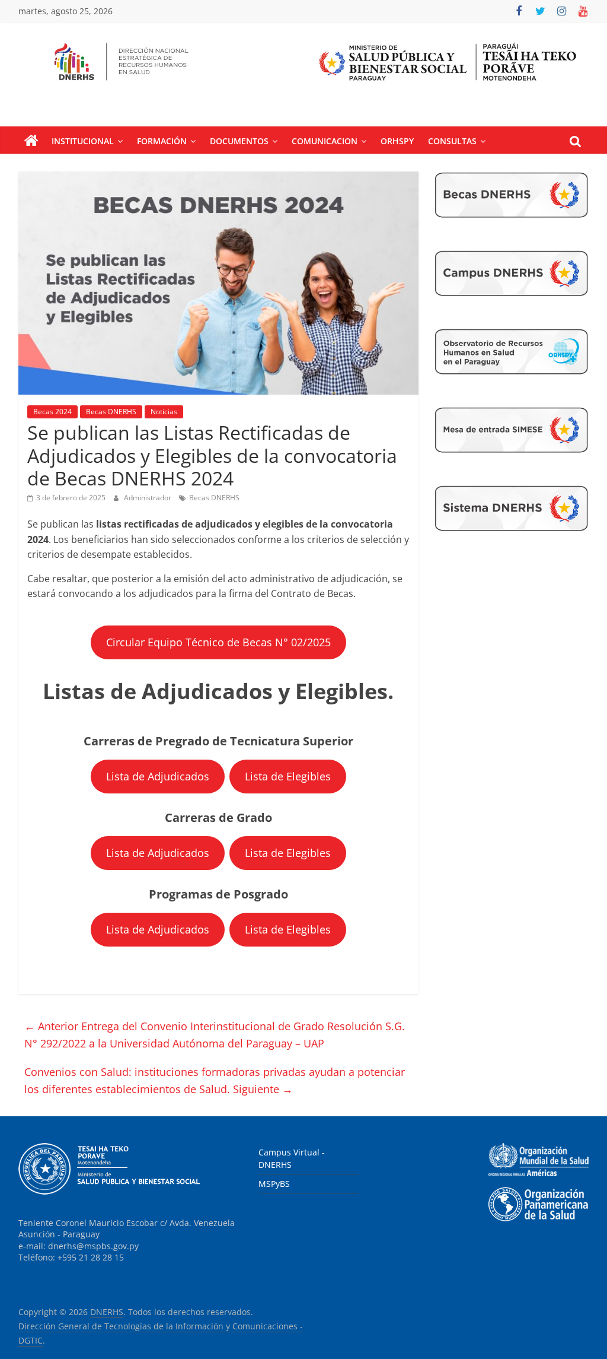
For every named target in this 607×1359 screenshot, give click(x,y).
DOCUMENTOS (239, 141)
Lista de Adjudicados (157, 776)
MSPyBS (274, 1183)
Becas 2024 (52, 412)
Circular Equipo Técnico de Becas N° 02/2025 (218, 642)
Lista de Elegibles (288, 776)
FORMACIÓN (162, 141)
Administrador (148, 498)
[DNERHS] (31, 141)
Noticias (164, 412)
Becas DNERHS (111, 412)
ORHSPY (397, 141)
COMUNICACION (324, 141)
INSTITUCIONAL (83, 141)
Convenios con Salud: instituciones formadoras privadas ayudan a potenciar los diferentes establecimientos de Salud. (214, 1080)
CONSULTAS (452, 141)
